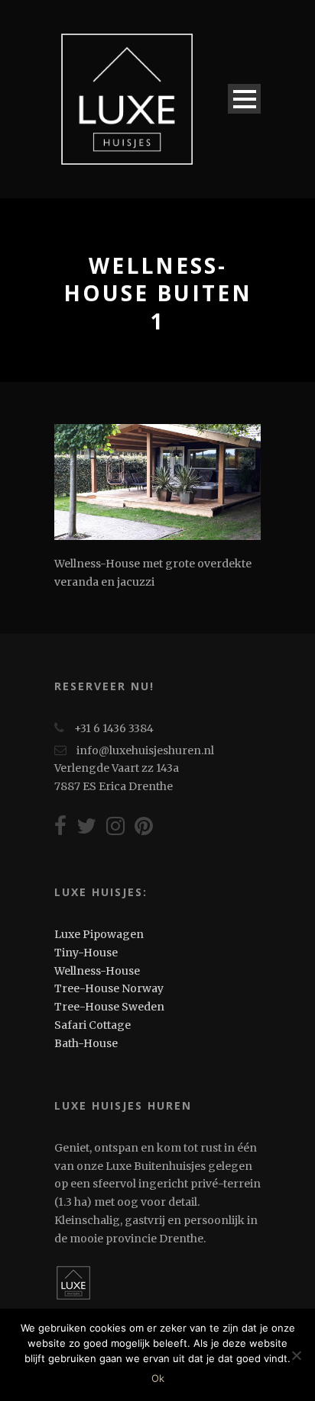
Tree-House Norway (109, 988)
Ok (157, 1378)
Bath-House (86, 1043)
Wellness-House (97, 971)
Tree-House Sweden (109, 1007)
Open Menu (244, 99)
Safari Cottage (92, 1025)
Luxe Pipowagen (99, 934)
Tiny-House (86, 952)
